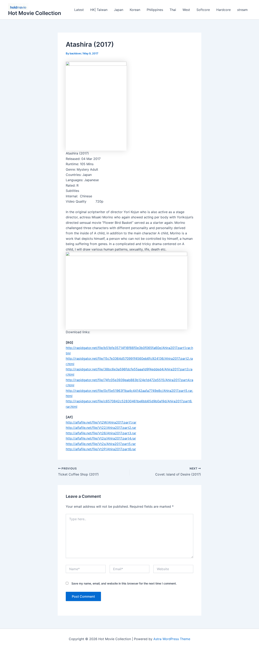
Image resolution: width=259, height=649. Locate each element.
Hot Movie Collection (34, 13)
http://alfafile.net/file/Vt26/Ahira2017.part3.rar (101, 433)
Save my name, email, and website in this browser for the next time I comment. (124, 583)
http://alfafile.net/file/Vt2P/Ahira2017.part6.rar (101, 449)
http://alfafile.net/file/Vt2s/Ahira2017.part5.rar (101, 444)
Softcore (203, 10)
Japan (118, 10)
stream (242, 10)
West (186, 10)
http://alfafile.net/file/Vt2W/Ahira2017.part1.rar (101, 422)
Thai (173, 10)
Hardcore (223, 10)
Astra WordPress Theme (171, 639)
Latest (79, 10)
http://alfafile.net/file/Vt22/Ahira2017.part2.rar (101, 428)
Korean (135, 10)
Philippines (155, 10)
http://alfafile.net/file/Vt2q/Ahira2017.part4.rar (101, 438)
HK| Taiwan (98, 10)
